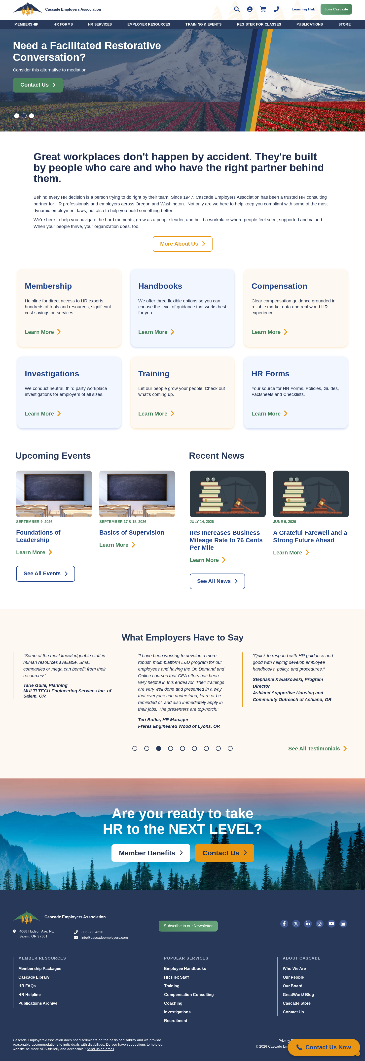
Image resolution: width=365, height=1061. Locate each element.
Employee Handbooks (185, 1016)
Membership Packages (39, 1016)
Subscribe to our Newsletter (188, 973)
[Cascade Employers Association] (28, 8)
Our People (293, 1025)
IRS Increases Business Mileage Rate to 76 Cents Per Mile (226, 541)
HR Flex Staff (176, 1025)
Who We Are (294, 1016)
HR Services (100, 24)
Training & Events (203, 24)
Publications (309, 24)
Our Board (292, 1033)
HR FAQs (27, 1033)
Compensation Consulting (189, 1042)
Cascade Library (33, 1025)
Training (172, 1033)
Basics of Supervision (131, 533)
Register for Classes (259, 24)
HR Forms (63, 24)
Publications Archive (37, 1051)
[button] (324, 1047)
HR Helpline (29, 1042)
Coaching (173, 1051)
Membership (26, 24)
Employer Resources (148, 24)
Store (344, 24)
